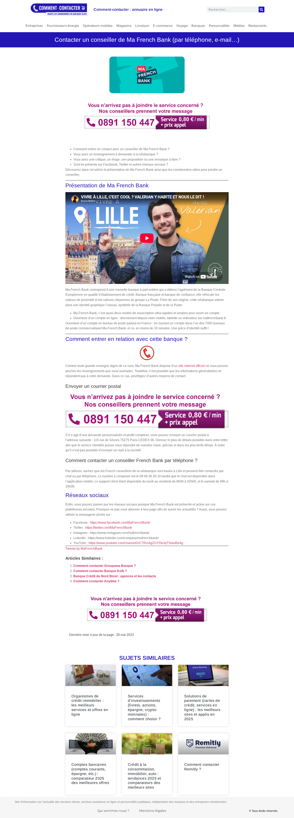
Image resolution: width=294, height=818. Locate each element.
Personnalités (219, 26)
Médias (239, 26)
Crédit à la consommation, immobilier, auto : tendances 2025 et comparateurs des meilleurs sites (144, 775)
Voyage (182, 26)
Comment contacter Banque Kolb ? (100, 571)
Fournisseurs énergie (63, 26)
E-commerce (162, 26)
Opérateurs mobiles (98, 26)
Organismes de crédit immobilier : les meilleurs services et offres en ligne (89, 705)
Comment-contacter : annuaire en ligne (128, 9)
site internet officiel (191, 366)
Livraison (142, 26)
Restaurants (257, 26)
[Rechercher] (261, 9)
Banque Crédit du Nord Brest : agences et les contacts (114, 576)
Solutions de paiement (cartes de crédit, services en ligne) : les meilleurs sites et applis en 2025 (202, 707)
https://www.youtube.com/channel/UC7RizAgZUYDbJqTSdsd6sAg (136, 543)
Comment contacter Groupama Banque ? (104, 565)
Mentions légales (152, 811)
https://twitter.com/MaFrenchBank (108, 527)
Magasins (123, 26)
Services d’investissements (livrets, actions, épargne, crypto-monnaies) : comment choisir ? (144, 707)
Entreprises (34, 26)
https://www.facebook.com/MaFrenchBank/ (120, 522)
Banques (198, 26)
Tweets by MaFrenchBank (83, 548)
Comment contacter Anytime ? (96, 581)
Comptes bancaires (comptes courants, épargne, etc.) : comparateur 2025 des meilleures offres (90, 773)
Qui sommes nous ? (113, 811)
